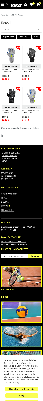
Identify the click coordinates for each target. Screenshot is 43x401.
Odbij (21, 395)
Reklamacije (6, 210)
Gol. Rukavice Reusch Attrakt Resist (30, 71)
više (14, 229)
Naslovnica (4, 15)
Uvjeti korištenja (9, 194)
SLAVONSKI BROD (9, 158)
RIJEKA (4, 161)
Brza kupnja (10, 66)
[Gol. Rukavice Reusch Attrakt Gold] (11, 55)
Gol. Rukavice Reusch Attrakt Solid (10, 112)
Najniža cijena (8, 37)
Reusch (20, 15)
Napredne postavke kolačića (21, 389)
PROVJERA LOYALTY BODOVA (13, 241)
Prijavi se (35, 256)
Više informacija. (13, 382)
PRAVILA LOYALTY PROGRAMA (14, 244)
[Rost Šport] (23, 5)
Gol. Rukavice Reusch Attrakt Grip (30, 112)
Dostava (5, 202)
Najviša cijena (24, 37)
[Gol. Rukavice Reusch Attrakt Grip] (31, 96)
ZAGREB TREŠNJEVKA (10, 153)
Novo (36, 37)
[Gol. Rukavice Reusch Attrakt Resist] (31, 55)
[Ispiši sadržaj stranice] (2, 135)
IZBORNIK (3, 4)
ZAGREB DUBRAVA (9, 155)
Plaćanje (5, 198)
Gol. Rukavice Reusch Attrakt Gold (10, 71)
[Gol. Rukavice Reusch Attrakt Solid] (11, 96)
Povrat (4, 206)
